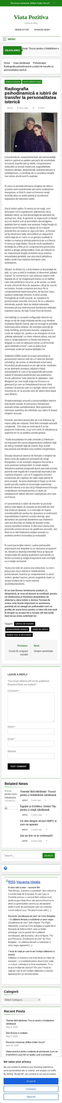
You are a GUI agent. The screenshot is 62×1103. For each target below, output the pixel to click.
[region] (31, 1080)
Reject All (31, 1097)
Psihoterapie (13, 82)
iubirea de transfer (24, 624)
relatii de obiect (40, 629)
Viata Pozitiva (31, 17)
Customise (31, 1089)
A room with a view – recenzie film (24, 887)
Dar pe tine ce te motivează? (36, 835)
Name (11, 726)
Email (11, 739)
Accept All (31, 1081)
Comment (13, 691)
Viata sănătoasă (32, 82)
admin (10, 108)
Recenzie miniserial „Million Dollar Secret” (30, 3)
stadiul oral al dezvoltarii (19, 635)
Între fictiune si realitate (16, 1033)
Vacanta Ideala (28, 882)
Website (12, 751)
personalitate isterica (17, 629)
